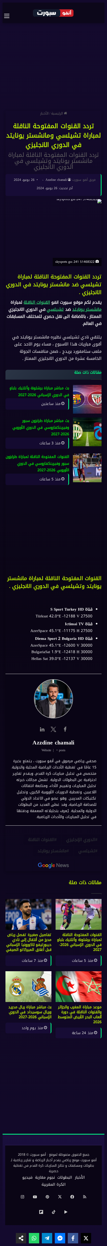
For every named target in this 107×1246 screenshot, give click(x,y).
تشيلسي (55, 309)
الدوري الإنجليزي (80, 840)
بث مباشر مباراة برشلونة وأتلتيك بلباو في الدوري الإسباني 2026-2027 (39, 391)
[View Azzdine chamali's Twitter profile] (53, 729)
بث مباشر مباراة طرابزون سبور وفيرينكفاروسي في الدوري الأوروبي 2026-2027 (40, 427)
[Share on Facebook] (73, 1238)
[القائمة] (9, 16)
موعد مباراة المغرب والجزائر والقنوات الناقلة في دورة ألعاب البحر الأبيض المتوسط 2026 (80, 1015)
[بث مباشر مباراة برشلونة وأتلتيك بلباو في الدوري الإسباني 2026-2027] (87, 399)
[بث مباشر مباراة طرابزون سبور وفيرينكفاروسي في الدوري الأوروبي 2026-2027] (87, 432)
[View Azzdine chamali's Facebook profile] (65, 729)
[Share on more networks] (21, 1238)
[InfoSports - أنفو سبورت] (53, 13)
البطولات (64, 1177)
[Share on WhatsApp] (34, 1238)
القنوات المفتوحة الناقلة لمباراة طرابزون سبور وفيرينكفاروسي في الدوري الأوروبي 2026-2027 (37, 464)
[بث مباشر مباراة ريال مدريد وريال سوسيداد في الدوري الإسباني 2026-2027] (28, 986)
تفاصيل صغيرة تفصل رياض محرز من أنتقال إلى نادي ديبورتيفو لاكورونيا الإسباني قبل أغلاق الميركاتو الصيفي (28, 942)
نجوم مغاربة (45, 1177)
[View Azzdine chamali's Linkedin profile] (42, 729)
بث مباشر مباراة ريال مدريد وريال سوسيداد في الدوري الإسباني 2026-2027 (29, 1012)
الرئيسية (57, 113)
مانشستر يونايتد (87, 309)
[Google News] (53, 865)
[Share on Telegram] (47, 1238)
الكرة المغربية (54, 1184)
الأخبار (44, 113)
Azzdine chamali (56, 180)
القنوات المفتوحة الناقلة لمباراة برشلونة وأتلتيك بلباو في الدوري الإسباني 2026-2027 (79, 942)
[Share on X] (86, 1238)
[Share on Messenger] (60, 1238)
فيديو (27, 1177)
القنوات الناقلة (37, 302)
